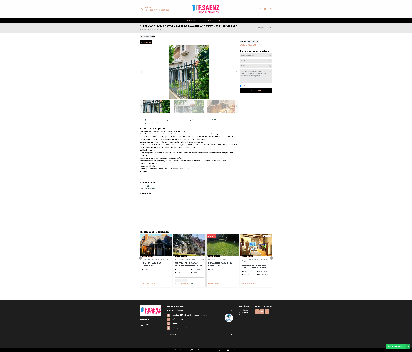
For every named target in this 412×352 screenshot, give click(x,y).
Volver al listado (149, 37)
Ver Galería (147, 42)
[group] (189, 72)
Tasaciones (191, 20)
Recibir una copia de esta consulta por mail (256, 86)
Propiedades (206, 20)
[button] (236, 72)
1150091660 (176, 324)
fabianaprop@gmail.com (181, 328)
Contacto (221, 20)
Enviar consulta (256, 90)
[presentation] (140, 258)
